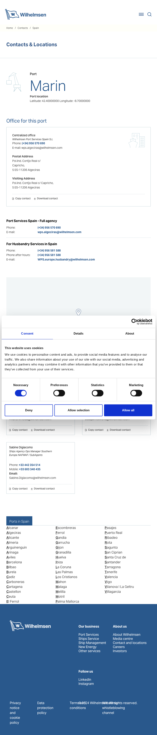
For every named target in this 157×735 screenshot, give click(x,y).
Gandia (61, 537)
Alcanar (12, 528)
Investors (120, 651)
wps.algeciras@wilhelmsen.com (59, 232)
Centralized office (23, 135)
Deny (29, 410)
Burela (11, 572)
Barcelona (14, 562)
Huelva (61, 557)
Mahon (61, 582)
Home (9, 27)
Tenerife (111, 572)
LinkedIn (84, 680)
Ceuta (11, 596)
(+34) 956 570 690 (33, 143)
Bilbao (11, 567)
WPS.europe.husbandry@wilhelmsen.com (66, 259)
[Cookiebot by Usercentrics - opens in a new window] (134, 322)
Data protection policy (45, 708)
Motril (60, 596)
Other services (89, 651)
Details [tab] (79, 333)
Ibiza (59, 562)
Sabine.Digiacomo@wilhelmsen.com (32, 478)
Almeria (12, 542)
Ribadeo (111, 537)
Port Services (88, 635)
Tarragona (113, 567)
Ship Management (92, 643)
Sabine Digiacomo (21, 447)
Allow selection (79, 410)
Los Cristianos (66, 577)
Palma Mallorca (67, 601)
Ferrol (60, 533)
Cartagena (14, 587)
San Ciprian (113, 552)
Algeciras (13, 533)
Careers (119, 647)
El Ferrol (12, 601)
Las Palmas (64, 572)
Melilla (60, 592)
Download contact (47, 199)
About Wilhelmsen (126, 635)
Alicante (12, 537)
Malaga (61, 587)
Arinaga (12, 552)
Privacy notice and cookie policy (15, 713)
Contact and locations (130, 643)
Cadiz (10, 577)
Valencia (111, 577)
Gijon (60, 547)
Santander (113, 562)
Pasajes (110, 528)
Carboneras (15, 582)
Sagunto (111, 547)
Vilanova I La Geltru (119, 587)
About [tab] (129, 333)
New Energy (87, 647)
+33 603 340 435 (29, 469)
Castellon (13, 592)
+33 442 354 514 (29, 465)
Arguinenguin (16, 547)
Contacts (23, 27)
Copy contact (23, 199)
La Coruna (63, 567)
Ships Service (88, 639)
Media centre (123, 639)
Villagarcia (113, 592)
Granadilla (63, 552)
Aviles (11, 557)
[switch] (59, 393)
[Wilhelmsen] (25, 14)
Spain (36, 27)
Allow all (128, 410)
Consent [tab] (27, 333)
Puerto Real (113, 533)
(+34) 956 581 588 (49, 250)
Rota (108, 542)
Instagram (86, 684)
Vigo (108, 582)
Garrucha (63, 542)
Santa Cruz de (115, 557)
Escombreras (66, 528)
